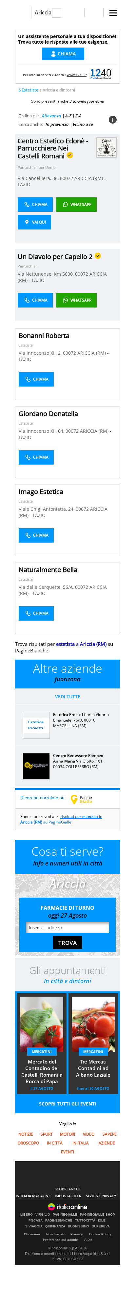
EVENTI (67, 1152)
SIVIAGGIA (34, 1226)
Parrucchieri (28, 266)
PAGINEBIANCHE (58, 1220)
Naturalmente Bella (48, 569)
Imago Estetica (41, 491)
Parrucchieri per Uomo (37, 167)
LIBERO (26, 1214)
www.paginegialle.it (86, 799)
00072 (66, 178)
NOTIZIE (25, 1134)
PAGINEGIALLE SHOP (97, 1214)
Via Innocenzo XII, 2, (41, 353)
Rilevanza (51, 116)
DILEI (102, 1220)
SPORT (47, 1134)
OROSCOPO (28, 1143)
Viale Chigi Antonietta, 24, (47, 509)
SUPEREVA (101, 1226)
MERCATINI (42, 1051)
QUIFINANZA (55, 1226)
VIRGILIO (42, 1214)
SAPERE (110, 1134)
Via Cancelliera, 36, (39, 178)
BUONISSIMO (78, 1226)
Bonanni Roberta (44, 335)
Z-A (78, 116)
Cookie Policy (100, 1234)
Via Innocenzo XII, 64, (42, 431)
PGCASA (36, 1220)
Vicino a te (83, 124)
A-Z (68, 116)
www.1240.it (77, 74)
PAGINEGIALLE (65, 1214)
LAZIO (24, 184)
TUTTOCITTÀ (85, 1220)
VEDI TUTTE (67, 696)
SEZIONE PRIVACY (101, 1195)
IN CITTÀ (55, 1143)
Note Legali (55, 1234)
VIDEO (88, 1134)
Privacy (76, 1234)
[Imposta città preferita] (23, 13)
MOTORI (67, 1134)
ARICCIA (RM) (89, 178)
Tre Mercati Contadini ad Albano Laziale (93, 1068)
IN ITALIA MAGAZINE (33, 1195)
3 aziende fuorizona (86, 101)
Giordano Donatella (48, 413)
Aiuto (88, 1240)
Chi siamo (32, 1234)
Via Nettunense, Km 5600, (46, 274)
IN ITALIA (80, 1143)
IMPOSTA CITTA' (68, 1195)
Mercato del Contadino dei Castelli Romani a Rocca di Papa (42, 1071)
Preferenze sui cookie (60, 1240)
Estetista (26, 345)
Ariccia (43, 12)
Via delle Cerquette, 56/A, (47, 587)
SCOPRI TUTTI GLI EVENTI (67, 1104)
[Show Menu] (113, 13)
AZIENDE (107, 1143)
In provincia (57, 124)
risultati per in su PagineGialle (61, 819)
